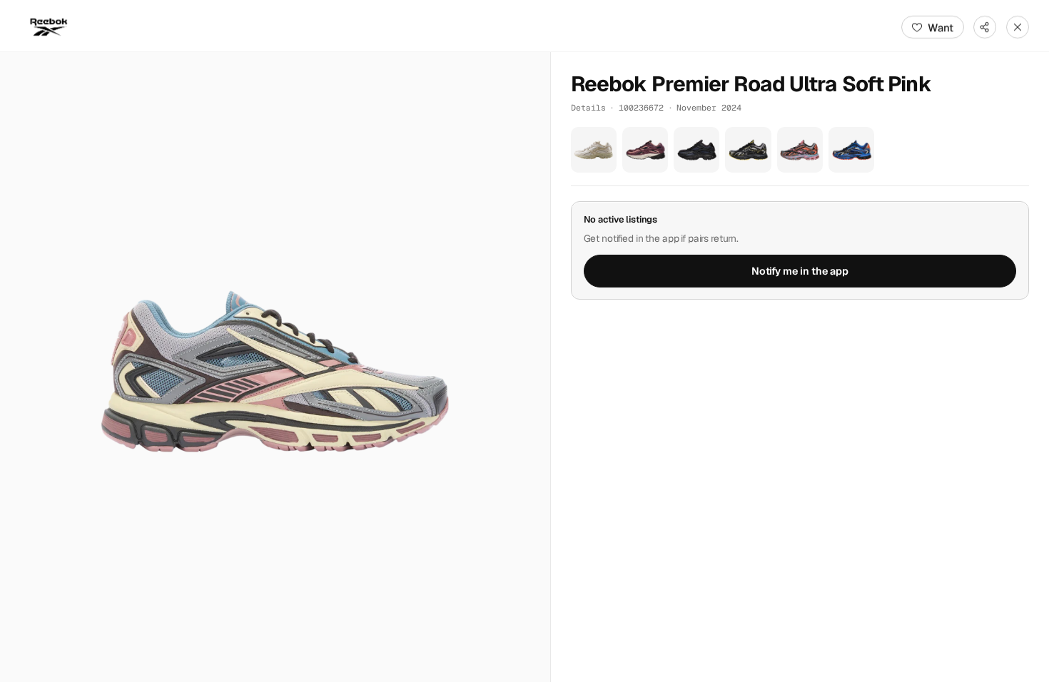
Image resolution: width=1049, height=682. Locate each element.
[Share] (984, 27)
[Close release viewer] (1017, 27)
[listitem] (594, 150)
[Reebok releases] (49, 27)
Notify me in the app (799, 271)
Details (588, 107)
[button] (275, 367)
